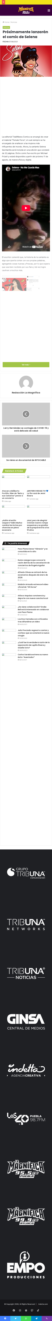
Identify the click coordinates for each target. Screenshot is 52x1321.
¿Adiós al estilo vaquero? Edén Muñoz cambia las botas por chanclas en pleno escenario (12, 525)
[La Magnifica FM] (26, 10)
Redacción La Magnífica (26, 392)
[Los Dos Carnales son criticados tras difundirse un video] (9, 622)
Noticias (14, 22)
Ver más (25, 365)
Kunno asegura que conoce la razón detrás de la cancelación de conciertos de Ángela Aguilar (34, 563)
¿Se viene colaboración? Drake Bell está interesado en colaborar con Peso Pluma (33, 609)
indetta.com (43, 1304)
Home (6, 22)
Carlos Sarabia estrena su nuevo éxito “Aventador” (33, 655)
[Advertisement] (26, 105)
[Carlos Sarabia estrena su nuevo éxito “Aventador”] (9, 748)
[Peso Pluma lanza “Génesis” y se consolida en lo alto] (9, 552)
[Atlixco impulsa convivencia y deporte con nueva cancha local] (9, 599)
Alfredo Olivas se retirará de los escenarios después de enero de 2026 (33, 575)
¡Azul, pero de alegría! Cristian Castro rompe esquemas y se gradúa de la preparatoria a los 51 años (38, 525)
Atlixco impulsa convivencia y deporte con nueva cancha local (33, 597)
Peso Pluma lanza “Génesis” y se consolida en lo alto (33, 550)
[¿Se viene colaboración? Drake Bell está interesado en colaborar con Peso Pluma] (9, 610)
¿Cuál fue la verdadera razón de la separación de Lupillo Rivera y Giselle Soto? (34, 645)
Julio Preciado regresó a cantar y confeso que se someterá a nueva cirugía (33, 633)
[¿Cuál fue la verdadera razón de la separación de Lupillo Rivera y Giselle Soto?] (9, 646)
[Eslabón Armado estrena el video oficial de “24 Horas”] (9, 588)
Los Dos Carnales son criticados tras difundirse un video (33, 620)
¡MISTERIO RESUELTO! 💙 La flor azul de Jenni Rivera (37, 493)
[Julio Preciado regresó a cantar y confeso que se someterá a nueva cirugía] (9, 633)
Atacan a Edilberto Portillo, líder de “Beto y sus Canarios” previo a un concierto (13, 494)
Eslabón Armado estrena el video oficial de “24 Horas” (33, 585)
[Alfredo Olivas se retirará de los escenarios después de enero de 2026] (9, 575)
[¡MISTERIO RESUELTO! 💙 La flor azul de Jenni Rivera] (38, 482)
